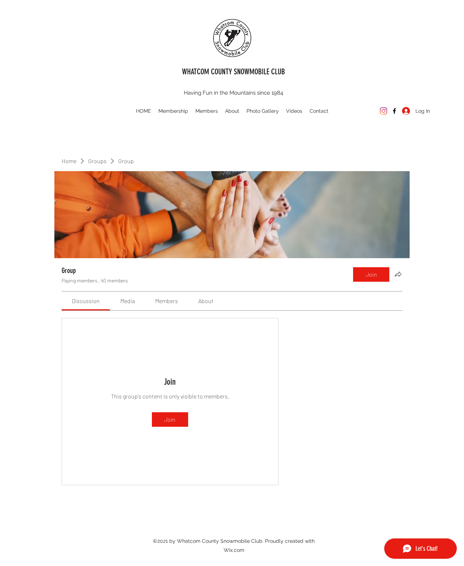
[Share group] (398, 274)
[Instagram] (383, 111)
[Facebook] (394, 111)
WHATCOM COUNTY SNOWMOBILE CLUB (233, 72)
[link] (86, 300)
